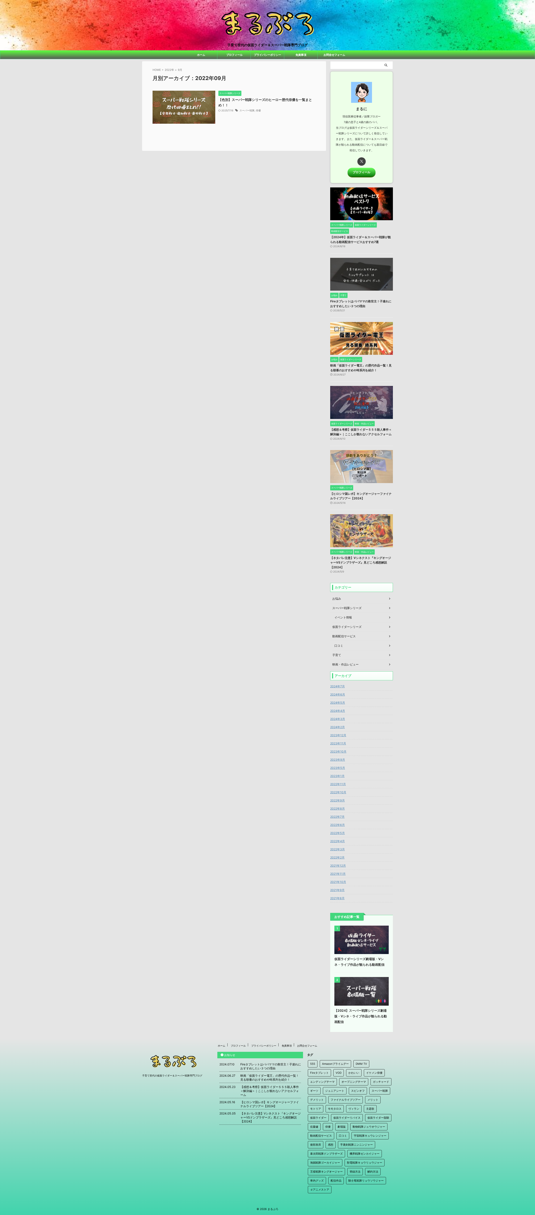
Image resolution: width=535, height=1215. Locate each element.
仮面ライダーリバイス (346, 1117)
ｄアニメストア (319, 1189)
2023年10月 (338, 751)
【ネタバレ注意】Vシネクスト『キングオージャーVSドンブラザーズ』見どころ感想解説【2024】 (360, 562)
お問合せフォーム (334, 54)
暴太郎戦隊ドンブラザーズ (326, 1153)
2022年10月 (338, 792)
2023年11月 (338, 743)
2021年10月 (338, 882)
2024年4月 (337, 710)
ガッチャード (381, 1081)
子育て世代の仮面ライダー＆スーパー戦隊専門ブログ (172, 1075)
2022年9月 (337, 800)
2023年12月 (338, 735)
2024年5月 (337, 702)
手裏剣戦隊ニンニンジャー (356, 1144)
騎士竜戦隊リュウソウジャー (366, 1180)
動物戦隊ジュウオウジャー (369, 1126)
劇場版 (342, 1126)
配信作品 (336, 1180)
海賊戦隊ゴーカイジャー (325, 1162)
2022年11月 (338, 784)
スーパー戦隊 (247, 110)
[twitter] (361, 161)
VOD (338, 1072)
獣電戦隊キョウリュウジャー (364, 1162)
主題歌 (370, 1108)
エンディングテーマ (322, 1081)
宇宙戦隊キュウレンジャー (370, 1135)
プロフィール (234, 54)
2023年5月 (337, 768)
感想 (330, 1144)
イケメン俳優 (374, 1072)
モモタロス (334, 1108)
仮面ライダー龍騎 (378, 1117)
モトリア (315, 1108)
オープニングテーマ (353, 1081)
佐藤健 (314, 1126)
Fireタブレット (319, 1072)
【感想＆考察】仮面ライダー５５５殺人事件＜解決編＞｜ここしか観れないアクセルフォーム (269, 1091)
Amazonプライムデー (335, 1063)
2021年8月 (337, 898)
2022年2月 (337, 857)
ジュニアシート (334, 1090)
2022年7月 (337, 816)
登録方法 (355, 1171)
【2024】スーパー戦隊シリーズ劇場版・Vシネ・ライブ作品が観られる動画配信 (360, 1016)
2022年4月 (337, 841)
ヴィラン (353, 1108)
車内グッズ (317, 1180)
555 (312, 1063)
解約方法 (372, 1171)
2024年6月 (337, 694)
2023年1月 (337, 776)
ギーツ (314, 1090)
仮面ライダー (318, 1117)
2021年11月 (338, 873)
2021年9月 (337, 890)
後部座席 (315, 1144)
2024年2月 (337, 727)
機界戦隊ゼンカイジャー (365, 1153)
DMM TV (361, 1063)
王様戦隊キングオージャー (326, 1171)
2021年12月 (338, 865)
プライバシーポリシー (267, 54)
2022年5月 (337, 833)
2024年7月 (337, 686)
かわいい (353, 1072)
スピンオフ (358, 1090)
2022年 (169, 69)
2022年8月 (337, 808)
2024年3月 (337, 719)
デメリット (317, 1099)
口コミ (343, 1135)
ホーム (201, 54)
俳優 (258, 110)
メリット (372, 1099)
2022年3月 (337, 849)
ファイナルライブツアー (345, 1099)
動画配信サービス (321, 1135)
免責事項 (301, 54)
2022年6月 (337, 825)
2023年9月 (337, 759)
